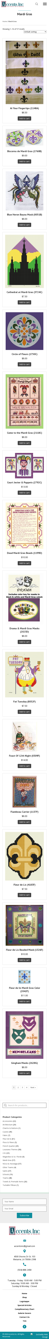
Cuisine (5, 1132)
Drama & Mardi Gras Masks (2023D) (24, 630)
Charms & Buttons (10, 1128)
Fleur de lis (7, 1139)
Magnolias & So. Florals (12, 1156)
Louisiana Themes (10, 1149)
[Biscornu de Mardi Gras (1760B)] (24, 137)
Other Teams (8, 1167)
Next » (33, 1087)
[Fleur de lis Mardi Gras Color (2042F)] (24, 976)
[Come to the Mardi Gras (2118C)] (24, 401)
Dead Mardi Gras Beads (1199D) (24, 553)
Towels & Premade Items (13, 1181)
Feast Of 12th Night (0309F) (24, 755)
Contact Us (24, 1317)
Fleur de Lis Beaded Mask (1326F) (24, 949)
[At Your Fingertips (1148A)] (24, 72)
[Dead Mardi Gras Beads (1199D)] (24, 525)
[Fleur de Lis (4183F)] (24, 856)
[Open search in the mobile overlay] (36, 4)
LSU (4, 1153)
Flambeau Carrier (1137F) (24, 811)
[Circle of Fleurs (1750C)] (24, 331)
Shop (24, 1297)
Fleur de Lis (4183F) (24, 884)
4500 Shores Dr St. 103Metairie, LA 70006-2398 (24, 1258)
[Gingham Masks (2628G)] (24, 1035)
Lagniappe (24, 1301)
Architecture (7, 1124)
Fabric (5, 1135)
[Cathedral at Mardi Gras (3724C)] (24, 261)
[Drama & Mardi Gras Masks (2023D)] (24, 598)
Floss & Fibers (8, 1142)
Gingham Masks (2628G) (24, 1063)
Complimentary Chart (24, 1309)
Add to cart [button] (24, 118)
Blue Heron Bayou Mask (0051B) (24, 214)
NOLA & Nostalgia (10, 1164)
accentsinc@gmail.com (24, 1246)
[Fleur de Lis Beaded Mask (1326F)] (24, 925)
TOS (24, 1321)
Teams (5, 1178)
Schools (6, 1174)
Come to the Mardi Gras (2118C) (24, 432)
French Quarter (9, 1146)
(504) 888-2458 (24, 1269)
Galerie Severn (24, 1313)
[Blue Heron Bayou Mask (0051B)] (24, 190)
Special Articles (25, 1305)
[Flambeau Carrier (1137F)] (24, 791)
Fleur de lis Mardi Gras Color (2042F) (24, 989)
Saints (5, 1171)
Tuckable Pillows (9, 1185)
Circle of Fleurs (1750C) (24, 354)
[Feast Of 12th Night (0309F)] (24, 736)
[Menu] (45, 4)
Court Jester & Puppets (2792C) (24, 482)
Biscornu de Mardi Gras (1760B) (24, 151)
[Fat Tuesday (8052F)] (24, 674)
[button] (24, 1215)
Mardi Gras (7, 1160)
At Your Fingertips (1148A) (24, 108)
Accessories (7, 1121)
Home (5, 21)
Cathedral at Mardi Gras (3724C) (24, 292)
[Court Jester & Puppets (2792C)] (24, 465)
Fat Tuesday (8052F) (24, 701)
